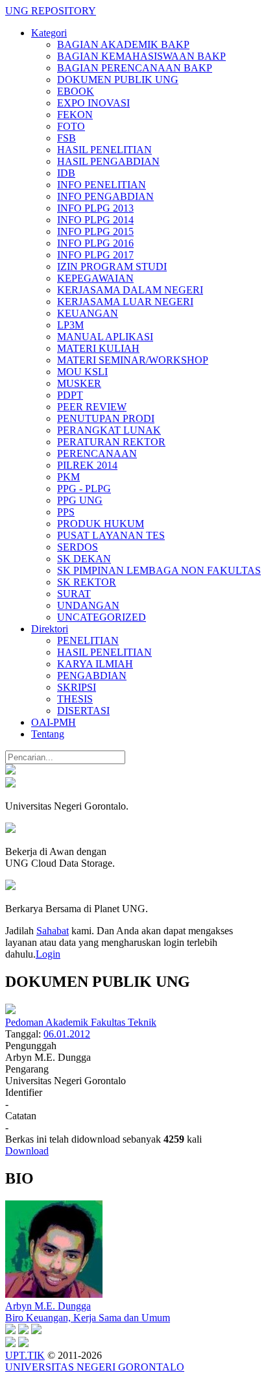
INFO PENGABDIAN (105, 196)
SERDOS (77, 546)
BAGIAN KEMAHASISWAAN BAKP (141, 56)
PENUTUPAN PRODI (105, 418)
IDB (66, 173)
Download (27, 1150)
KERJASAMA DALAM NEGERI (130, 289)
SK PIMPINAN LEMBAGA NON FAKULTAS (159, 570)
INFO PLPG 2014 (95, 219)
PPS (66, 511)
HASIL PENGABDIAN (108, 161)
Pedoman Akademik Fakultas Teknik (80, 1022)
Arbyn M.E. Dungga (48, 1305)
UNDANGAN (88, 605)
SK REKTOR (86, 582)
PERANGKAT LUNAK (109, 430)
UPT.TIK (25, 1355)
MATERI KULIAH (98, 348)
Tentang (47, 733)
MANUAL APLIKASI (105, 336)
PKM (68, 476)
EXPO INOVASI (93, 102)
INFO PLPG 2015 (95, 231)
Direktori (49, 628)
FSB (66, 137)
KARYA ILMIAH (95, 663)
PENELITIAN (88, 640)
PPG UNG (80, 500)
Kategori (49, 32)
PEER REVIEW (92, 406)
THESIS (75, 698)
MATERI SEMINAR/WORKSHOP (132, 360)
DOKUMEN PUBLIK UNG (117, 79)
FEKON (75, 114)
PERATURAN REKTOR (111, 441)
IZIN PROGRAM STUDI (112, 266)
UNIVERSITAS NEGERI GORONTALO (94, 1366)
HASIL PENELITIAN (104, 149)
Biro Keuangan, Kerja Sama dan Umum (87, 1317)
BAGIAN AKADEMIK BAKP (123, 44)
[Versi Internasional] (10, 770)
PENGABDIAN (92, 675)
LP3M (70, 324)
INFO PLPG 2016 (95, 243)
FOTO (71, 126)
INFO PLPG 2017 (95, 254)
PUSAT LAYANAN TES (111, 535)
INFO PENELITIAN (101, 184)
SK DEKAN (84, 558)
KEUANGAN (87, 313)
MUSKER (79, 383)
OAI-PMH (53, 722)
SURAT (74, 593)
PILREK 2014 (87, 465)
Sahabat (52, 930)
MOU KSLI (82, 371)
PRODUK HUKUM (100, 523)
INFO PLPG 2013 (95, 208)
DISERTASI (83, 710)
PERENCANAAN (97, 453)
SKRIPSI (76, 687)
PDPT (70, 395)
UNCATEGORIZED (101, 617)
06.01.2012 (66, 1033)
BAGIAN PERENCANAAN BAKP (134, 67)
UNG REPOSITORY (50, 10)
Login (48, 954)
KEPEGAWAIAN (95, 278)
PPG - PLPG (84, 488)
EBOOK (75, 91)
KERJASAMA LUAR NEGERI (125, 301)
